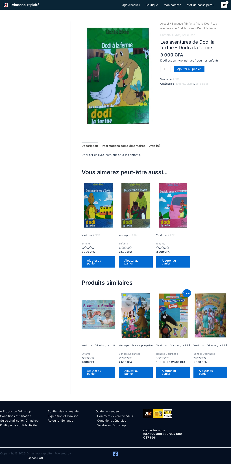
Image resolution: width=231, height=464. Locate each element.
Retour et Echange (60, 420)
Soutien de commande (63, 411)
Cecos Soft (35, 458)
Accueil (164, 23)
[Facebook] (115, 454)
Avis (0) (154, 146)
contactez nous (154, 430)
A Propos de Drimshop (15, 411)
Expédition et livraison (63, 416)
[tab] (90, 146)
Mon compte (172, 5)
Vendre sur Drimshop (111, 425)
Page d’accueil (130, 5)
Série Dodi (203, 23)
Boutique (152, 5)
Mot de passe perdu (200, 5)
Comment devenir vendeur (115, 416)
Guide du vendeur (108, 411)
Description (90, 146)
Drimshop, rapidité (24, 5)
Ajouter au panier (189, 69)
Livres (176, 35)
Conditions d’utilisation (15, 416)
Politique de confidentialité (18, 425)
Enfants (190, 23)
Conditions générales (111, 420)
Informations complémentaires (123, 146)
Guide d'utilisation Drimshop (19, 420)
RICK (177, 79)
